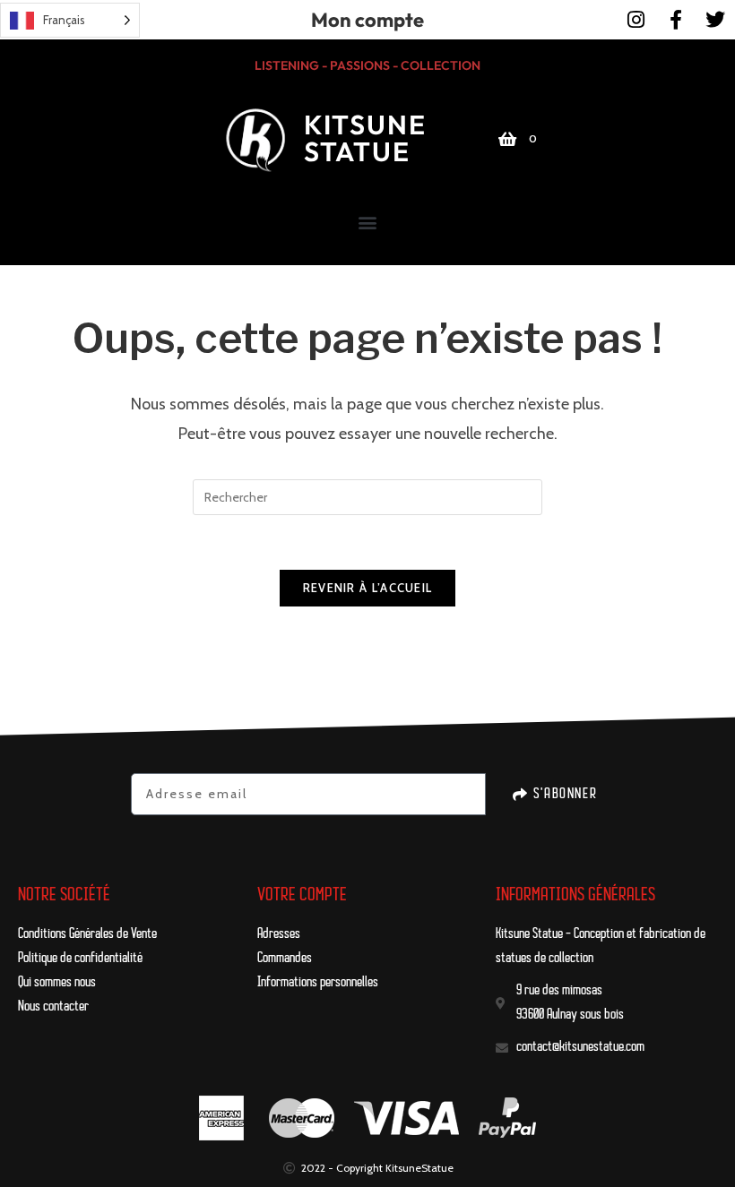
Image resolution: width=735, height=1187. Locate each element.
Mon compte (367, 19)
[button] (368, 222)
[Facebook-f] (676, 19)
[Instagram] (636, 19)
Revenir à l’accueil (368, 588)
